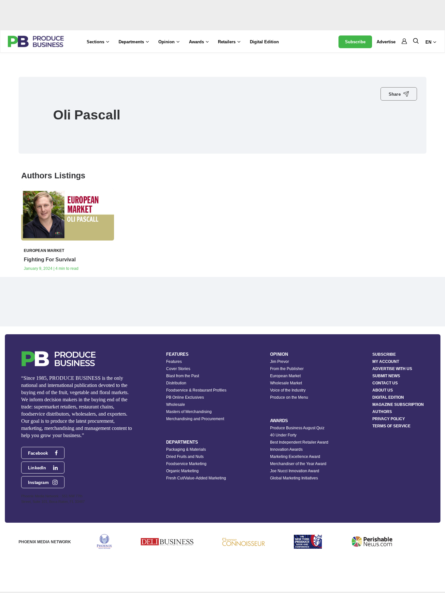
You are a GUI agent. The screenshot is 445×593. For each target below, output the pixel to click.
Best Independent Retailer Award (299, 442)
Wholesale (175, 404)
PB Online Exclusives (185, 397)
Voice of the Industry (288, 390)
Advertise (386, 41)
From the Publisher (287, 368)
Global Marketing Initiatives (294, 478)
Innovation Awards (286, 449)
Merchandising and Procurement (195, 419)
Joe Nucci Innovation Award (294, 471)
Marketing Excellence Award (295, 456)
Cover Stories (178, 368)
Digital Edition (264, 41)
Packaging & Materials (186, 449)
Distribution (176, 383)
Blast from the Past (182, 376)
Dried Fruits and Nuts (185, 456)
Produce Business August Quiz (297, 428)
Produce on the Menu (289, 397)
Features (174, 361)
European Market (285, 376)
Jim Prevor (279, 361)
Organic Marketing (182, 471)
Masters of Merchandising (189, 411)
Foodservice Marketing (186, 464)
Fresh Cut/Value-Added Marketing (196, 478)
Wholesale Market (286, 383)
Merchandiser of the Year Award (298, 464)
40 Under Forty (283, 435)
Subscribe (355, 41)
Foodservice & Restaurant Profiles (196, 390)
